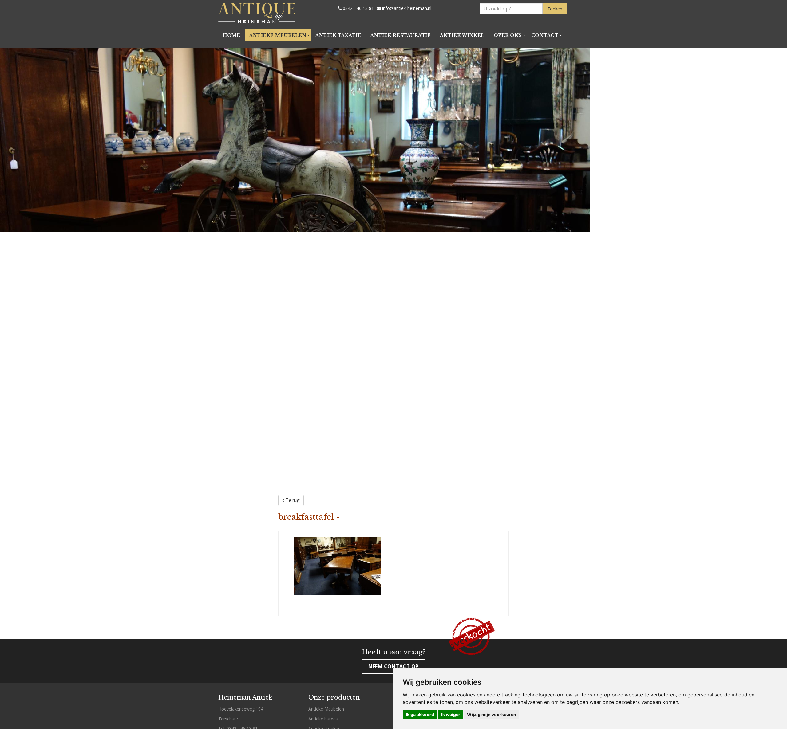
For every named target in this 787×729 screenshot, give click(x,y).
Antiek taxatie (338, 35)
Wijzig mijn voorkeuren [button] (491, 714)
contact (545, 35)
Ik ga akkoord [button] (420, 714)
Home (231, 35)
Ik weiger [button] (450, 714)
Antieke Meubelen (277, 35)
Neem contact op (393, 666)
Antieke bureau (323, 719)
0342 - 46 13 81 (358, 8)
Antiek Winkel (462, 35)
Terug (292, 500)
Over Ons (508, 35)
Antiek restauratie (400, 35)
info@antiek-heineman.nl (406, 8)
